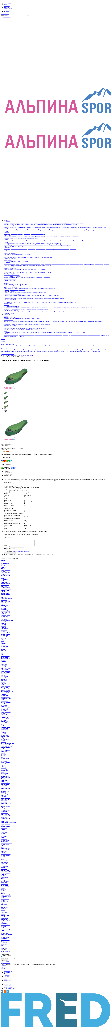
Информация (4, 967)
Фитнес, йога (96, 345)
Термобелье (32, 245)
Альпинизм (7, 262)
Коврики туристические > (10, 287)
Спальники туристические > (11, 268)
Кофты (50, 243)
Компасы (55, 302)
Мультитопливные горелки (19, 298)
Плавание (61, 345)
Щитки (19, 302)
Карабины (59, 223)
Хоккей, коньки (48, 257)
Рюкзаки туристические (33, 227)
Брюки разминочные (96, 321)
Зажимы (54, 223)
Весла (5, 284)
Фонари (6, 231)
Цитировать (6, 951)
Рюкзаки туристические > (10, 273)
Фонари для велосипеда (10, 307)
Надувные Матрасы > (9, 291)
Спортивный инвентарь (87, 345)
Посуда (14, 277)
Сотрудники (7, 972)
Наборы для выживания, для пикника (33, 277)
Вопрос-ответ (7, 980)
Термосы (104, 230)
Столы (5, 280)
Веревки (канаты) (40, 223)
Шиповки (23, 302)
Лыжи (5, 236)
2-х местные (49, 272)
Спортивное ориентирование (94, 230)
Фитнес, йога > (7, 260)
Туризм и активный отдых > (11, 225)
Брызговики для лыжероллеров (42, 324)
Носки (63, 321)
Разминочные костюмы (30, 321)
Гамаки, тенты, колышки (18, 272)
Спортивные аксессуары (74, 345)
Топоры (6, 277)
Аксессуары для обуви (79, 240)
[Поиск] (28, 15)
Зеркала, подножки (72, 307)
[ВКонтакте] (1, 451)
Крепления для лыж (21, 230)
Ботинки (19, 240)
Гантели (6, 261)
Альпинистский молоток (28, 223)
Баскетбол (12, 257)
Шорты (58, 245)
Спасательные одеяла (28, 269)
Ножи (21, 277)
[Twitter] (3, 451)
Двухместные (25, 284)
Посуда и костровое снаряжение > (12, 276)
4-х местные (36, 272)
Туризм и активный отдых (10, 266)
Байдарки (84, 227)
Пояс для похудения (32, 251)
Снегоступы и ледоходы (79, 230)
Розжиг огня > (7, 296)
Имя (2, 951)
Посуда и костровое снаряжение (47, 227)
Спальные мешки (8, 269)
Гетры (25, 243)
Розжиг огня (70, 230)
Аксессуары (19, 223)
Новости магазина (7, 957)
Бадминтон (7, 257)
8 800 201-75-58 (5, 14)
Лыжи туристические (32, 230)
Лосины (6, 245)
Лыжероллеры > (8, 326)
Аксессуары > (7, 322)
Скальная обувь (48, 240)
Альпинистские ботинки (10, 240)
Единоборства (12, 246)
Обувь (5, 331)
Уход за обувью (69, 240)
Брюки (17, 243)
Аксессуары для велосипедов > (12, 306)
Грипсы (6, 309)
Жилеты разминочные (9, 321)
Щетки (36, 238)
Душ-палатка (23, 286)
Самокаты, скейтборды (10, 258)
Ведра (48, 277)
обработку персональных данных (21, 551)
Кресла (9, 280)
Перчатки (24, 311)
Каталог (6, 220)
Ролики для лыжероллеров (39, 328)
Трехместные (10, 284)
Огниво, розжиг (8, 298)
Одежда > (6, 242)
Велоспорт (6, 305)
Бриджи (65, 311)
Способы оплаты (8, 984)
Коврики (16, 288)
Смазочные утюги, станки (10, 238)
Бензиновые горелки (58, 298)
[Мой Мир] (6, 451)
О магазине (3, 965)
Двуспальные (42, 292)
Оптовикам (7, 975)
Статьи (5, 979)
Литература (20, 246)
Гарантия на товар (8, 987)
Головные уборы (31, 243)
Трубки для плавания (58, 249)
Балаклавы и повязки (9, 243)
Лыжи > (6, 316)
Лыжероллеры (75, 236)
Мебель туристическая (62, 227)
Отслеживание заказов (9, 988)
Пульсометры (7, 254)
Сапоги (42, 240)
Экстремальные (8, 272)
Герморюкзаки (15, 275)
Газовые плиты (31, 298)
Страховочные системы (42, 224)
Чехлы (10, 275)
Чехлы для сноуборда (9, 324)
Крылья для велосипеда (55, 307)
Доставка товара (8, 985)
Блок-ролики (48, 223)
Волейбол (20, 257)
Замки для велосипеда (86, 307)
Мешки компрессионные (40, 269)
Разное (28, 257)
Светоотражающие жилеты (11, 311)
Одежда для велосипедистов (26, 234)
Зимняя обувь (25, 240)
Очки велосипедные (39, 307)
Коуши (81, 223)
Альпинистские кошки (10, 223)
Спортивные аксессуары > (10, 253)
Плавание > (7, 247)
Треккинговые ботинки (59, 240)
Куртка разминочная (70, 321)
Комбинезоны (50, 311)
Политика (6, 976)
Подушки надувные (9, 292)
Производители (8, 981)
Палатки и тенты (22, 227)
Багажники (45, 309)
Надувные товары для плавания (34, 249)
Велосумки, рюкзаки (13, 309)
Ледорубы (6, 224)
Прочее (66, 345)
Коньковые (7, 317)
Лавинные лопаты (75, 223)
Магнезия (17, 224)
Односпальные (18, 292)
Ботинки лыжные (22, 236)
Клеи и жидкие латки (9, 251)
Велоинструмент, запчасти (35, 309)
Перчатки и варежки (65, 245)
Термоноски (38, 245)
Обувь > (6, 239)
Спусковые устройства (30, 224)
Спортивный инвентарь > (10, 255)
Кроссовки (32, 240)
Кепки (46, 243)
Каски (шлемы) (66, 223)
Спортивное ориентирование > (12, 301)
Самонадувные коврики (48, 288)
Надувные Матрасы (43, 230)
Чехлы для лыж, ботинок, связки (26, 238)
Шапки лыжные (19, 321)
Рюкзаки (6, 275)
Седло (32, 307)
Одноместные (18, 284)
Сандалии (37, 240)
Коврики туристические (10, 230)
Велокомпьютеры (23, 309)
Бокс (16, 257)
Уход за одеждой (46, 245)
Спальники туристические (11, 227)
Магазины (6, 973)
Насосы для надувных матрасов (30, 292)
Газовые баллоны (48, 298)
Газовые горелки (39, 298)
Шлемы (20, 311)
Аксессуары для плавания (10, 249)
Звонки (79, 307)
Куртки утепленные (57, 243)
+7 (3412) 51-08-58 (5, 963)
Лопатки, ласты (21, 249)
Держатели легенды (71, 302)
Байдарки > (7, 283)
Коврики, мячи (12, 261)
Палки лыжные (31, 236)
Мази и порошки (39, 236)
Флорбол (37, 257)
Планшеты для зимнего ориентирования (42, 302)
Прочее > (6, 250)
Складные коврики (9, 288)
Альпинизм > (7, 221)
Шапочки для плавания (70, 249)
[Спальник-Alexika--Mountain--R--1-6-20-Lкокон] (16, 389)
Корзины (64, 307)
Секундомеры (14, 254)
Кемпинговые (29, 272)
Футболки (53, 245)
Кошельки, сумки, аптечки (75, 227)
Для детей (6, 246)
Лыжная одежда (48, 236)
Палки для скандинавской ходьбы (58, 230)
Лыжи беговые (7, 314)
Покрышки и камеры (39, 234)
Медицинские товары (21, 251)
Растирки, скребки (20, 324)
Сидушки (35, 288)
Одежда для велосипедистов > (11, 310)
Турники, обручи (24, 261)
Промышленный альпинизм (55, 224)
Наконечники (55, 295)
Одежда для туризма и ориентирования (18, 245)
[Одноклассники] (5, 451)
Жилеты (42, 243)
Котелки (45, 277)
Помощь (3, 968)
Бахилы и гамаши (92, 227)
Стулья (13, 280)
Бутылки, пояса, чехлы (24, 254)
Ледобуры (12, 224)
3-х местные (42, 272)
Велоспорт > (7, 232)
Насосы (47, 307)
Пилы (18, 277)
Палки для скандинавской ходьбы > (13, 294)
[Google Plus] (8, 451)
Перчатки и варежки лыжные (54, 321)
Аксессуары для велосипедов (11, 234)
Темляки (61, 236)
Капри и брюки (62, 302)
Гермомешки (100, 227)
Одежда (6, 333)
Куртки (38, 243)
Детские (19, 317)
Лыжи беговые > (8, 235)
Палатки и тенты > (8, 270)
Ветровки (21, 243)
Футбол (41, 257)
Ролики (32, 257)
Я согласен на (17, 551)
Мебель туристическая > (10, 279)
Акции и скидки (8, 971)
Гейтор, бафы (87, 321)
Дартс (25, 257)
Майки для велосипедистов (34, 311)
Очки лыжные (68, 236)
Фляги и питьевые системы (23, 307)
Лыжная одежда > (8, 320)
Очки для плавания (47, 249)
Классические (13, 317)
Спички (10, 277)
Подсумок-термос (29, 324)
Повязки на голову (41, 321)
